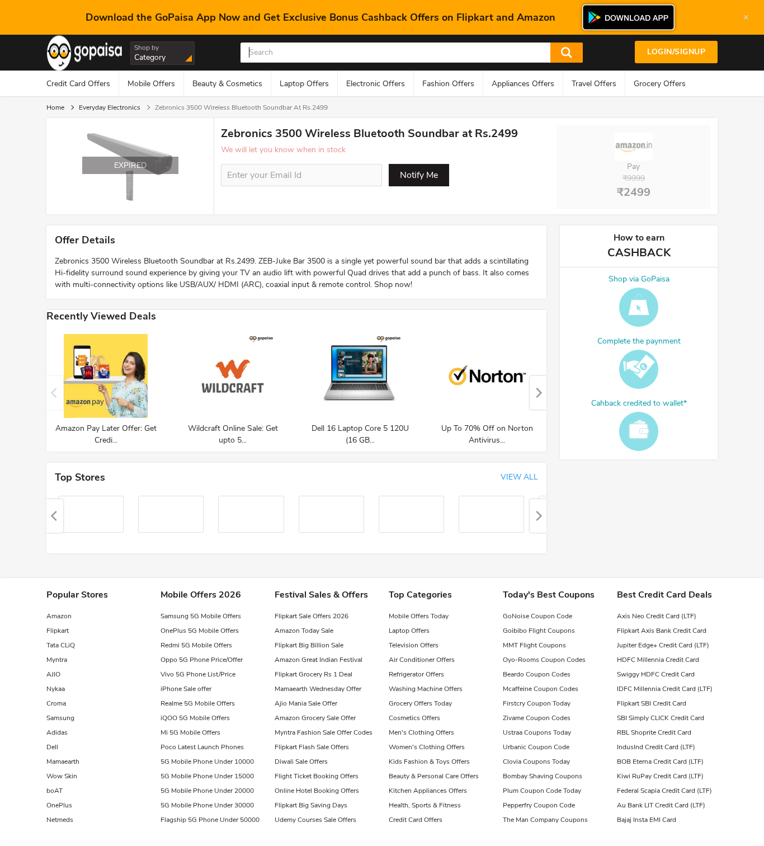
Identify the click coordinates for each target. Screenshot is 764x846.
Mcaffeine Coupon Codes (540, 688)
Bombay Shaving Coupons (542, 776)
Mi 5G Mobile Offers (190, 732)
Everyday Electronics (109, 107)
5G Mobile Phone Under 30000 (207, 805)
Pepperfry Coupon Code (539, 805)
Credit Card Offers (78, 83)
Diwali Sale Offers (301, 761)
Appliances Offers (523, 83)
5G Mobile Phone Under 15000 (207, 776)
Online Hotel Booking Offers (317, 790)
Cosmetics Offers (414, 717)
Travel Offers (594, 83)
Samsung (60, 717)
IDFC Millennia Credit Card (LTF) (665, 688)
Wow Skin (61, 776)
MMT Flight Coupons (534, 645)
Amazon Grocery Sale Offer (315, 717)
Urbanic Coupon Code (536, 746)
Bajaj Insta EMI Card (646, 819)
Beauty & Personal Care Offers (434, 776)
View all (519, 477)
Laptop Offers (304, 83)
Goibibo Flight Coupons (539, 630)
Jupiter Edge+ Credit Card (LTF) (663, 645)
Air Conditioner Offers (422, 659)
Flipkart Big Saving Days (311, 805)
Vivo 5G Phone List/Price (198, 674)
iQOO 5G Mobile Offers (195, 717)
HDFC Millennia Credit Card (658, 659)
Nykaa (55, 688)
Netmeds (59, 819)
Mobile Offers (151, 83)
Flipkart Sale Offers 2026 (311, 616)
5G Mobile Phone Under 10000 (207, 761)
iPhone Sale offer (186, 688)
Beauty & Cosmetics (227, 83)
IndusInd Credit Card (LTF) (656, 746)
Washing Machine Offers (426, 688)
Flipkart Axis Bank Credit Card (661, 630)
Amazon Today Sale (304, 630)
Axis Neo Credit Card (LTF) (656, 616)
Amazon (59, 616)
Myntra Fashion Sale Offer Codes (323, 732)
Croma (56, 703)
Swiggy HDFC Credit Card (656, 674)
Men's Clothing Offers (421, 732)
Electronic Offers (375, 83)
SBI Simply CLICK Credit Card (660, 717)
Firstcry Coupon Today (536, 703)
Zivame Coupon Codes (536, 717)
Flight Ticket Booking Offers (317, 776)
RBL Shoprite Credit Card (654, 732)
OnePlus (59, 805)
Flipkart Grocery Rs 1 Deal (313, 674)
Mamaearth (62, 761)
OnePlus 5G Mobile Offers (200, 630)
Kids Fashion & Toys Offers (429, 761)
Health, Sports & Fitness (425, 805)
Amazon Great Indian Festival (318, 659)
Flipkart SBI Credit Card (651, 703)
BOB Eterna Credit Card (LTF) (660, 761)
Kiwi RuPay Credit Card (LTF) (660, 776)
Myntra (56, 659)
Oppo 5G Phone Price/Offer (202, 659)
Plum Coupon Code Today (542, 790)
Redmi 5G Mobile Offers (196, 645)
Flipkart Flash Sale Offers (312, 746)
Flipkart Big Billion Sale (309, 645)
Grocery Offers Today (420, 703)
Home (55, 107)
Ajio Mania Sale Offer (306, 703)
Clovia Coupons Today (536, 761)
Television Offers (413, 645)
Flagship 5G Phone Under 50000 (210, 819)
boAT (54, 790)
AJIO (53, 674)
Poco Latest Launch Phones (202, 746)
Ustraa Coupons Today (537, 732)
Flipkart (57, 630)
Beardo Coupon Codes (536, 674)
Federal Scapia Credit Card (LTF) (664, 790)
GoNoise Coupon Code (537, 616)
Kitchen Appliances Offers (428, 790)
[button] (538, 393)
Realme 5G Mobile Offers (198, 703)
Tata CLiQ (60, 645)
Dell (52, 746)
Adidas (57, 732)
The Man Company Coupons (545, 819)
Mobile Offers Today (419, 616)
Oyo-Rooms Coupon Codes (544, 659)
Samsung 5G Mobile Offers (201, 616)
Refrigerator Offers (416, 674)
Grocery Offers (660, 83)
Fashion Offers (448, 83)
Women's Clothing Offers (427, 746)
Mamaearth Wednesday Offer (318, 688)
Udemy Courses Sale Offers (315, 819)
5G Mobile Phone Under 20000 (207, 790)
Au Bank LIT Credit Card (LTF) (661, 805)
